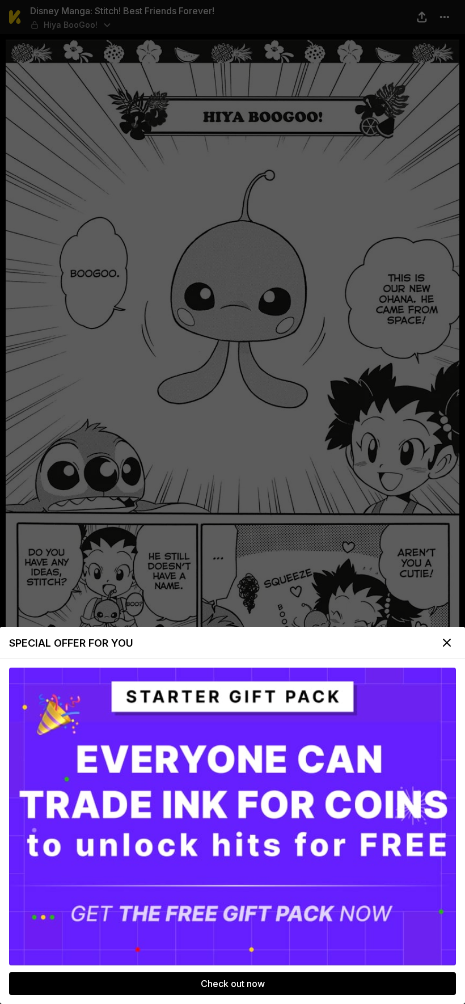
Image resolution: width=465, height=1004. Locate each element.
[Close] (447, 643)
